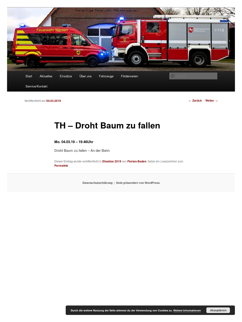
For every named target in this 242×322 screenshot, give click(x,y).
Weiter (211, 100)
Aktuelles (46, 76)
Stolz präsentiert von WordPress (138, 183)
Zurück (195, 100)
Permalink (61, 165)
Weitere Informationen (187, 310)
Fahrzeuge (106, 76)
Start (29, 76)
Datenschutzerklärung (97, 183)
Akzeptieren (218, 310)
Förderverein (129, 76)
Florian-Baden (136, 161)
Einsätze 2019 (111, 161)
